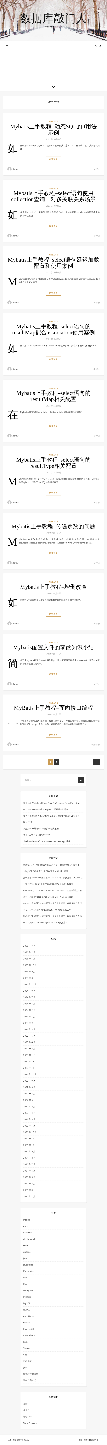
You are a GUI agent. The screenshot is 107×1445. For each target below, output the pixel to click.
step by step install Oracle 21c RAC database (51, 896)
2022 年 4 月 (29, 1112)
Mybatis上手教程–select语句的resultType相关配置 (53, 463)
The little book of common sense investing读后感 (46, 841)
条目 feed (27, 1410)
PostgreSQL (28, 1329)
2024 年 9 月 (29, 990)
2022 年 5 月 (29, 1106)
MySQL (26, 1303)
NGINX (26, 1309)
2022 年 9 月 (29, 1080)
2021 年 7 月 (29, 1164)
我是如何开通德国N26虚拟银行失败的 (41, 828)
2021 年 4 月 (29, 1183)
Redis (25, 1341)
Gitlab (26, 1245)
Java (25, 1258)
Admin (16, 169)
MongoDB (28, 1290)
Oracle (26, 1322)
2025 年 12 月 (30, 965)
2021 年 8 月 (29, 1157)
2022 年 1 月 (29, 1125)
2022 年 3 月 (29, 1119)
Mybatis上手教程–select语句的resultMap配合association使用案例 (53, 329)
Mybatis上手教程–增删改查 (53, 587)
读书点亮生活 (29, 1380)
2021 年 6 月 (29, 1170)
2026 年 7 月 (29, 945)
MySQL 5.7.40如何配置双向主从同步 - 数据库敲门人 (47, 865)
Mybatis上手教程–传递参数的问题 (53, 526)
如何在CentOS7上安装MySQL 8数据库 (47, 922)
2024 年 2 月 (29, 1010)
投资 (25, 1367)
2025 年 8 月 (29, 978)
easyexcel (27, 1232)
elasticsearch (29, 1239)
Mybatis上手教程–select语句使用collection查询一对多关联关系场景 (53, 196)
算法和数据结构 (30, 1374)
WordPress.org (30, 1423)
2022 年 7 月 (29, 1093)
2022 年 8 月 (29, 1087)
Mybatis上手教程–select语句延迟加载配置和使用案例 (53, 263)
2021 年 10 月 (30, 1145)
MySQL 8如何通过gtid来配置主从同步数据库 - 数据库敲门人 (51, 903)
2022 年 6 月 (29, 1100)
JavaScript (28, 1264)
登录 (25, 1403)
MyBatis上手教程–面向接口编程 (53, 708)
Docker (26, 1219)
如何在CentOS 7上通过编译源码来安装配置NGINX (48, 884)
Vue (25, 1354)
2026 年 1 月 (29, 958)
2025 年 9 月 (29, 971)
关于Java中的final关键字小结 (36, 834)
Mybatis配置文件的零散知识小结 (53, 647)
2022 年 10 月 (30, 1074)
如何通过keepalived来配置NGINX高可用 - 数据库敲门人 (49, 878)
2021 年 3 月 (29, 1190)
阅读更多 (53, 159)
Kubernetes (28, 1271)
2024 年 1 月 (29, 1016)
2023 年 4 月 (29, 1042)
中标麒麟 (27, 1361)
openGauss (28, 1316)
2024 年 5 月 (29, 1003)
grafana (27, 1251)
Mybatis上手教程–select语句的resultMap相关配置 (53, 396)
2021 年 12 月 (30, 1132)
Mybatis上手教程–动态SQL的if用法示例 (53, 129)
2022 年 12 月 (30, 1061)
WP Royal (24, 1440)
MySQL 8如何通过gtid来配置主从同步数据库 (46, 871)
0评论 (97, 169)
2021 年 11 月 (30, 1138)
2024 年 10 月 (30, 984)
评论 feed (27, 1416)
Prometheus (29, 1335)
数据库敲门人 (53, 17)
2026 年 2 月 (29, 952)
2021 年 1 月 (29, 1196)
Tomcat (26, 1348)
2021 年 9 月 (29, 1151)
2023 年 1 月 (29, 1055)
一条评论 (95, 369)
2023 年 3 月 (29, 1048)
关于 (80, 1440)
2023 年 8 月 (29, 1029)
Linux (26, 1277)
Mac (25, 1284)
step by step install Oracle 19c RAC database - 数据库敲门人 (51, 890)
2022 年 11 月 (30, 1067)
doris (25, 1226)
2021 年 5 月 (29, 1177)
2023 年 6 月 (29, 1035)
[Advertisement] (53, 61)
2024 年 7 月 (29, 997)
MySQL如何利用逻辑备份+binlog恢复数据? (50, 909)
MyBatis (53, 121)
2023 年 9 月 (29, 1022)
